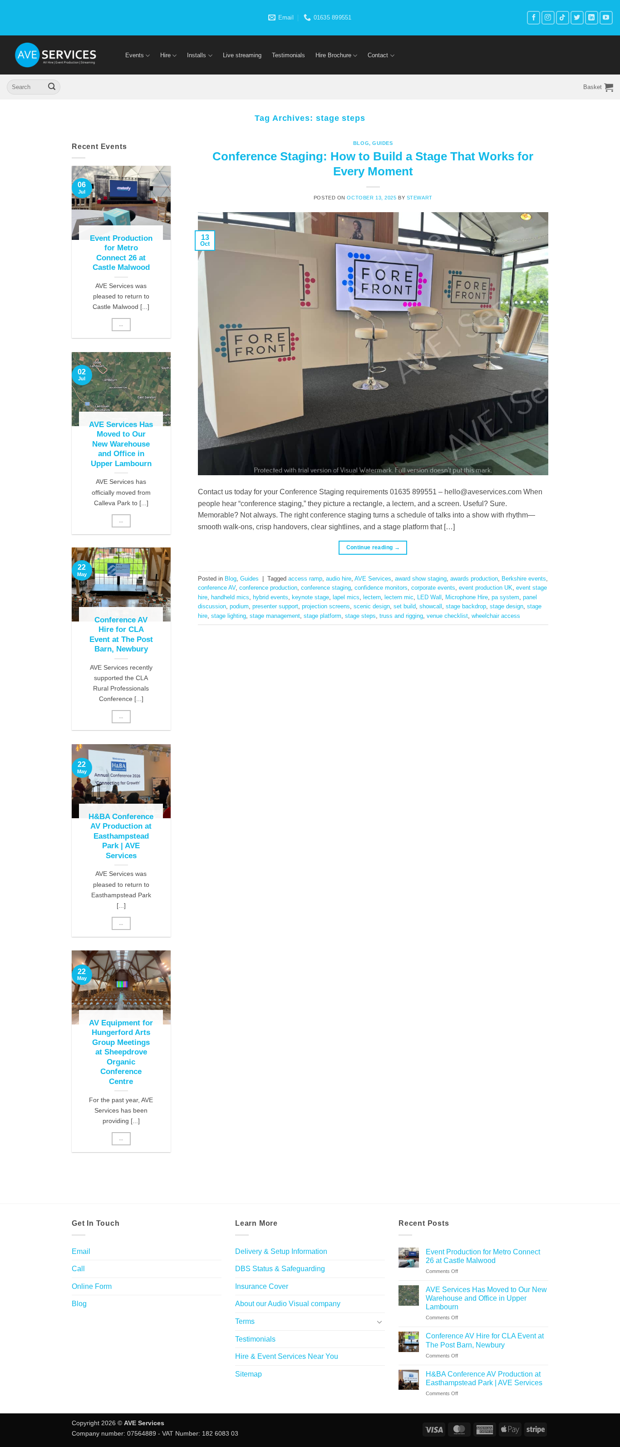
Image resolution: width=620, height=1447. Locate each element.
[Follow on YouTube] (606, 17)
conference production (268, 587)
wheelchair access (496, 615)
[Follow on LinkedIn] (591, 17)
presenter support (275, 606)
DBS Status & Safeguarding (280, 1269)
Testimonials (288, 55)
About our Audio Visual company (287, 1304)
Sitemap (248, 1374)
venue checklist (447, 615)
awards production (474, 578)
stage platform (322, 615)
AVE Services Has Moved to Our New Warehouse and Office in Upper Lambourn (121, 443)
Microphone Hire (466, 597)
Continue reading (373, 547)
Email (81, 1251)
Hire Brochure (333, 55)
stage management (275, 615)
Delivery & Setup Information (281, 1251)
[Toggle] (379, 1321)
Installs (196, 55)
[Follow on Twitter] (577, 17)
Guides (382, 143)
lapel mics (346, 597)
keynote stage (310, 597)
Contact (378, 55)
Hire (165, 55)
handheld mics (230, 597)
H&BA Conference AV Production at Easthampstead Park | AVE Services (121, 836)
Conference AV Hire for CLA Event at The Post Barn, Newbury (121, 635)
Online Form (92, 1286)
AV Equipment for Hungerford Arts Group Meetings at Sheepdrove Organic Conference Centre (121, 1051)
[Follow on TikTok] (562, 17)
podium (239, 606)
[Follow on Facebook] (533, 17)
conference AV (217, 587)
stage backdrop (466, 606)
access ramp (305, 578)
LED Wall (429, 597)
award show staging (421, 578)
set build (405, 606)
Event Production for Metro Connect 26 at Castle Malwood (121, 253)
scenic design (372, 606)
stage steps (360, 615)
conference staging (326, 587)
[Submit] (51, 87)
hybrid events (270, 597)
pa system (505, 597)
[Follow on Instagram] (548, 17)
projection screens (326, 606)
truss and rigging (401, 615)
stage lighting (228, 615)
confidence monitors (381, 587)
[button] (598, 87)
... (121, 324)
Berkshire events (524, 578)
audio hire (338, 578)
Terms (245, 1321)
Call (78, 1269)
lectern (372, 597)
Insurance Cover (261, 1286)
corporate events (433, 587)
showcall (430, 606)
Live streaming (242, 55)
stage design (506, 606)
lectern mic (398, 597)
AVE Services (372, 578)
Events (134, 55)
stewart (420, 197)
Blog (361, 143)
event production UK (485, 587)
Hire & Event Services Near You (286, 1356)
